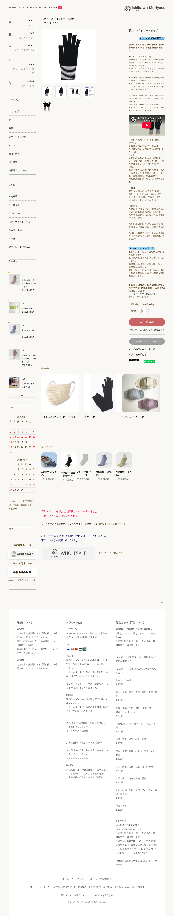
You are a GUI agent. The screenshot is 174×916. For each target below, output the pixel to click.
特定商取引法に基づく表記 (116, 887)
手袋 (51, 19)
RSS (133, 887)
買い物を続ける (139, 354)
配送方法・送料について (90, 887)
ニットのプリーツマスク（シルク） (58, 416)
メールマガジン (18, 8)
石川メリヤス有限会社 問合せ (145, 294)
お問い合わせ (105, 879)
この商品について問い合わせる (147, 341)
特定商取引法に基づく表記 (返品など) (147, 330)
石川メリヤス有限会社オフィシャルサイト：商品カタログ (69, 524)
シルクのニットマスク (133, 416)
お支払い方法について (65, 887)
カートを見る (53, 8)
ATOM (141, 887)
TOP (43, 19)
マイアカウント (35, 8)
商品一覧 (92, 879)
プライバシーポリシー (41, 887)
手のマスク (54, 23)
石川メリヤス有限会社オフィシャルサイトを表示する (87, 895)
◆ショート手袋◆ (65, 19)
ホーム (65, 879)
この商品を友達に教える (143, 349)
